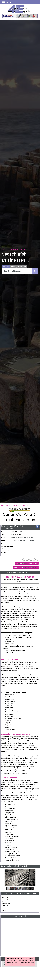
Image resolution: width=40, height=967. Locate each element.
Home (2, 505)
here (33, 963)
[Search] (35, 271)
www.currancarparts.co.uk (22, 538)
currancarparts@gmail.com (22, 540)
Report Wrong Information (27, 563)
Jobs (24, 267)
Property (14, 267)
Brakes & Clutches (9, 660)
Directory (6, 267)
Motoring (8, 505)
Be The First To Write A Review (26, 567)
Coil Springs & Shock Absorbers (15, 734)
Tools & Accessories (10, 778)
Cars (20, 267)
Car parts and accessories (20, 505)
